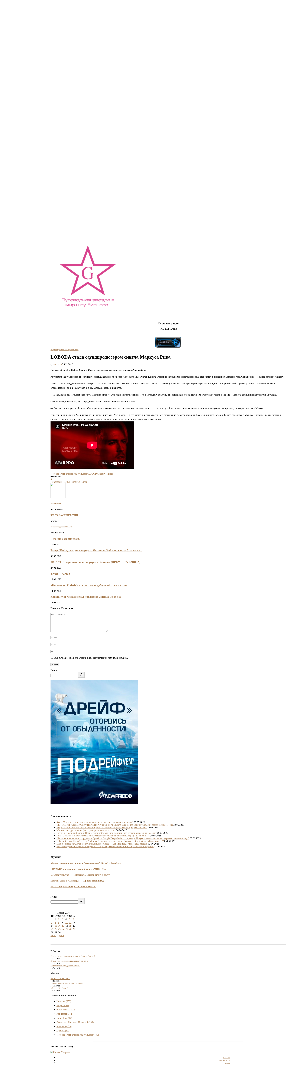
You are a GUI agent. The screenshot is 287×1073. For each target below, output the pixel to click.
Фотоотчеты (66, 1009)
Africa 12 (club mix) (59, 988)
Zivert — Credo (60, 573)
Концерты (64, 1014)
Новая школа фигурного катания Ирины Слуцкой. (73, 956)
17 (63, 925)
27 (74, 929)
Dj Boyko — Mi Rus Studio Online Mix (68, 983)
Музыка (63, 1030)
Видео (63, 1005)
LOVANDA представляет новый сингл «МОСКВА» (78, 869)
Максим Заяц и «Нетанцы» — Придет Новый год (77, 880)
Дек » (61, 935)
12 (70, 922)
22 (56, 929)
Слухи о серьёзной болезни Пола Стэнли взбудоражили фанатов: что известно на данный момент (107, 833)
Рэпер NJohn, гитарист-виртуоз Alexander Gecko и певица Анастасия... (96, 550)
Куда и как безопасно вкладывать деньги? (69, 961)
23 (59, 929)
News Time (65, 1018)
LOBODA (93, 473)
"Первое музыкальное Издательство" (64, 350)
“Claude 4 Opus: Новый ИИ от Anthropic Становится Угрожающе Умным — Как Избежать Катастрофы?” (110, 841)
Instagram (64, 1026)
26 (70, 929)
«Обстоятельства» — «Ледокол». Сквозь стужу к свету (80, 875)
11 (66, 922)
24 (63, 929)
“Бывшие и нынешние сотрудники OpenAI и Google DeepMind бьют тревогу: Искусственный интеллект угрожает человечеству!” (123, 838)
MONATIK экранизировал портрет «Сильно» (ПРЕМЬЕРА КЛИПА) (95, 562)
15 (56, 925)
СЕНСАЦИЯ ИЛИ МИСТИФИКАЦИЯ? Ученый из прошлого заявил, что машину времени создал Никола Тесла (115, 825)
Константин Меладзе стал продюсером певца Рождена (86, 596)
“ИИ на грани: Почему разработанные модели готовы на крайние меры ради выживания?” (103, 835)
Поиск (54, 670)
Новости (64, 1001)
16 (59, 925)
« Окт (53, 935)
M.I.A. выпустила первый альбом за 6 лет (73, 886)
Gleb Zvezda (57, 364)
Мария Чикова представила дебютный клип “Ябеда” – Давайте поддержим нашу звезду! (102, 843)
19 (70, 925)
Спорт (227, 1063)
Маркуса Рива (106, 473)
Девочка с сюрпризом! (65, 538)
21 (52, 929)
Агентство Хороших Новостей (75, 1022)
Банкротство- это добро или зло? (65, 966)
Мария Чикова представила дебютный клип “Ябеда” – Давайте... (86, 863)
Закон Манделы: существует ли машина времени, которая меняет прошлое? (95, 822)
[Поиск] (81, 675)
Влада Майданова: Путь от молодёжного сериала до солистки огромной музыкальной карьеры (105, 846)
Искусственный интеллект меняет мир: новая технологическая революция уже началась (102, 827)
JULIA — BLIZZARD (60, 978)
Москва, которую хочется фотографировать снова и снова (86, 830)
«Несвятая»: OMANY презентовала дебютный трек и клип (89, 585)
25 (66, 929)
